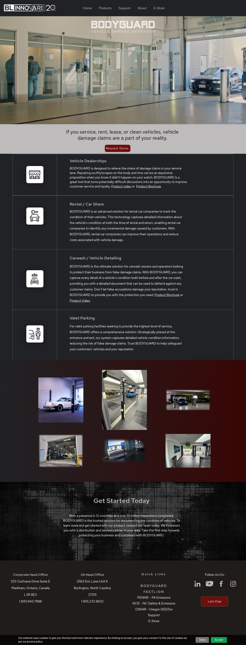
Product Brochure (148, 186)
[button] (104, 8)
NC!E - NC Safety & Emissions (153, 603)
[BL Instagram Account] (233, 584)
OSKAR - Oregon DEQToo (154, 609)
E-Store (153, 621)
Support (154, 615)
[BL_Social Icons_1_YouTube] (209, 584)
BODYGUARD (154, 586)
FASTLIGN (154, 592)
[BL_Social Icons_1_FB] (221, 584)
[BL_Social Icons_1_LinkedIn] (197, 584)
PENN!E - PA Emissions (153, 597)
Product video (121, 186)
